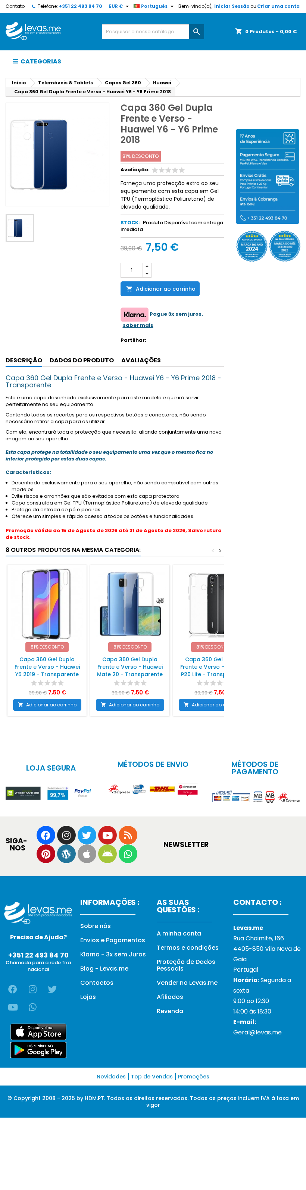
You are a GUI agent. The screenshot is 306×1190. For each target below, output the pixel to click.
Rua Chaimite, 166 (258, 938)
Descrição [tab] (24, 360)
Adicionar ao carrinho (161, 289)
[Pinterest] (46, 853)
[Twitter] (87, 835)
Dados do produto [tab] (82, 360)
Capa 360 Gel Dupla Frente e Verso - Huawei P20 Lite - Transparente (213, 667)
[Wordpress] (66, 853)
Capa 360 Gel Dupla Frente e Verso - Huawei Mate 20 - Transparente (130, 667)
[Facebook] (46, 835)
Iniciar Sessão (232, 6)
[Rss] (128, 835)
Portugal (245, 969)
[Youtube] (107, 835)
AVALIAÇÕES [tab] (141, 360)
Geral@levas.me (257, 1032)
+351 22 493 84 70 (80, 6)
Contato (15, 6)
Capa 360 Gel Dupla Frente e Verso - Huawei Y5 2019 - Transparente (47, 667)
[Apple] (87, 853)
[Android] (107, 853)
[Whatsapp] (128, 853)
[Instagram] (66, 835)
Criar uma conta (278, 6)
